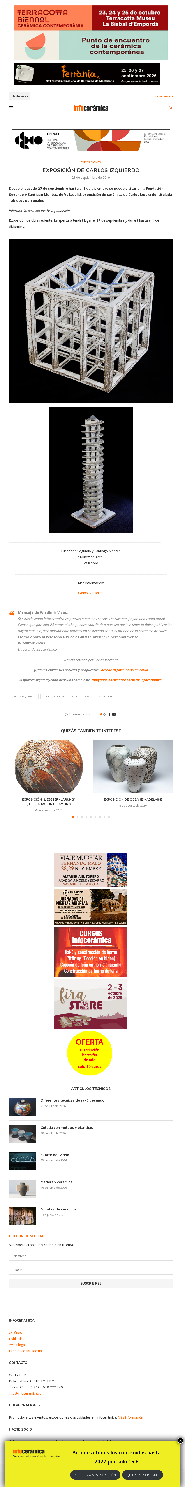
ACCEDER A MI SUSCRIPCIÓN (95, 1475)
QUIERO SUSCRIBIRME (143, 1475)
